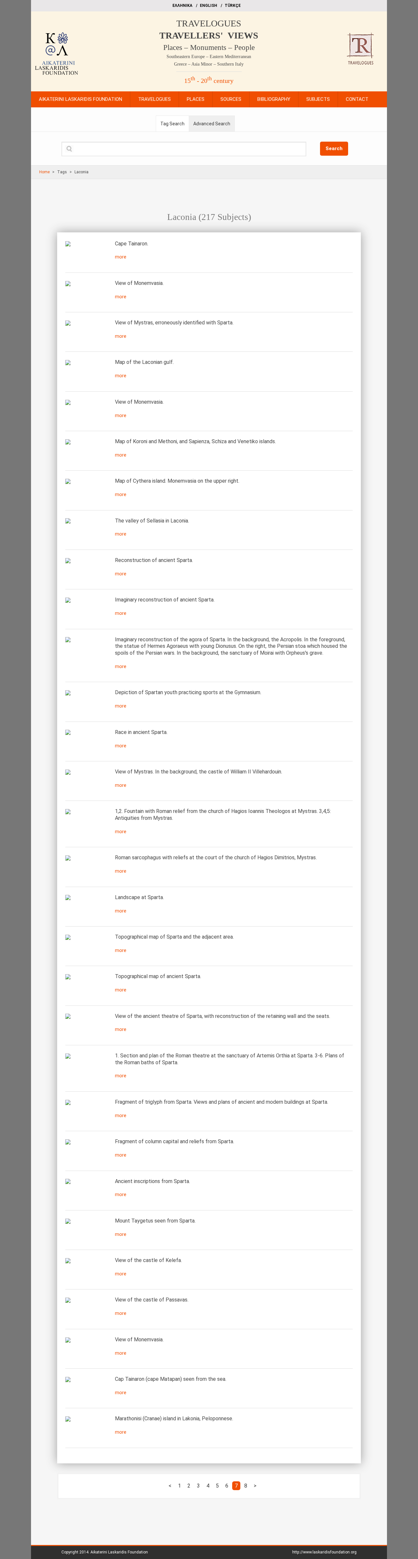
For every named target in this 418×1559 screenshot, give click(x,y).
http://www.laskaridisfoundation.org (324, 1552)
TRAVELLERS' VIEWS (208, 35)
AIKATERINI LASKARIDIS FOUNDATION (80, 99)
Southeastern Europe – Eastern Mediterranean (209, 56)
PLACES (195, 99)
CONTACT (357, 99)
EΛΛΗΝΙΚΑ (182, 5)
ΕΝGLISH (208, 5)
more (120, 257)
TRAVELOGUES (208, 23)
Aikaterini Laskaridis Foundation (119, 1552)
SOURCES (230, 99)
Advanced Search (211, 123)
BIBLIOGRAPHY (273, 99)
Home (44, 172)
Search (334, 148)
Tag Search (172, 123)
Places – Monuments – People (209, 47)
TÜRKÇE (233, 5)
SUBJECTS (318, 99)
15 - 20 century (208, 80)
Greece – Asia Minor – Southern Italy (209, 64)
